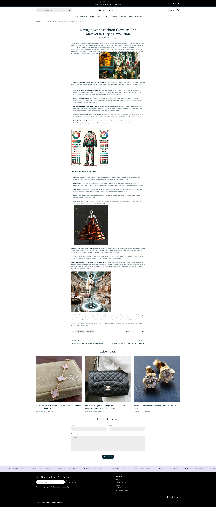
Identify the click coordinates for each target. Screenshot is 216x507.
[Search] (70, 10)
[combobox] (54, 10)
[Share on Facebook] (133, 331)
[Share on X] (138, 331)
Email (111, 425)
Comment (74, 434)
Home (38, 21)
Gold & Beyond (45, 502)
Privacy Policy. (65, 487)
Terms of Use (56, 487)
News (43, 21)
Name (73, 425)
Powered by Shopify (56, 502)
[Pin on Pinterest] (143, 331)
